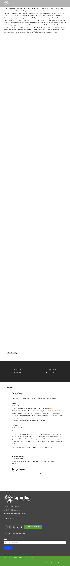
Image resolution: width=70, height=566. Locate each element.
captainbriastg (12, 353)
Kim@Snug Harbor (18, 456)
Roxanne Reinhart (17, 393)
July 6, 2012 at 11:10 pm (18, 471)
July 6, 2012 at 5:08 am (18, 405)
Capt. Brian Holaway (18, 469)
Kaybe (14, 403)
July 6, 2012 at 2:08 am (18, 395)
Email (8, 539)
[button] (65, 3)
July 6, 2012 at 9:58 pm (18, 427)
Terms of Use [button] (62, 563)
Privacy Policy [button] (50, 563)
